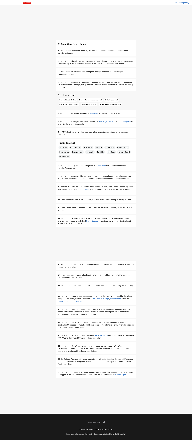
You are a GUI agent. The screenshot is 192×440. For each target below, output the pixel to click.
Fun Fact (67, 100)
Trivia (89, 104)
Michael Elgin (64, 156)
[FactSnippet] (27, 3)
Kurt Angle (90, 152)
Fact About (68, 104)
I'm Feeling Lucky (182, 3)
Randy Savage (122, 147)
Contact (109, 429)
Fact (111, 100)
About (91, 429)
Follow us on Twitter (94, 423)
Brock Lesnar (64, 152)
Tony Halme (109, 147)
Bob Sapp (111, 152)
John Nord (94, 113)
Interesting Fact (90, 100)
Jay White (100, 152)
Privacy (103, 429)
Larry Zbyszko (125, 121)
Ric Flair (112, 121)
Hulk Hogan (103, 121)
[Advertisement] (96, 23)
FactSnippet (84, 429)
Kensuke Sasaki (124, 152)
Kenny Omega (77, 152)
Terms (97, 429)
